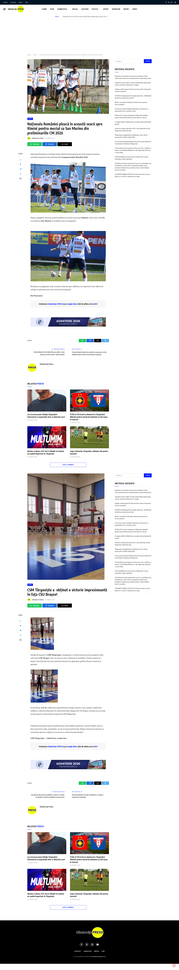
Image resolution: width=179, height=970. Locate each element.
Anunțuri (116, 9)
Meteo (20, 2)
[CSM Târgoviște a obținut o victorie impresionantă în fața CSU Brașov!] (66, 579)
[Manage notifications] (174, 965)
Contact (5, 2)
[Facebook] (20, 164)
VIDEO (134, 9)
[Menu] (4, 9)
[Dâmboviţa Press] (15, 9)
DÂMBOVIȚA (62, 9)
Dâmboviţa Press (38, 138)
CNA (26, 2)
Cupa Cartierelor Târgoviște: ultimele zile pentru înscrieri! (89, 452)
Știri (52, 9)
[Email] (20, 178)
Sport (106, 9)
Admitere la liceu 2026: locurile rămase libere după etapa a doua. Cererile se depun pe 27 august (86, 16)
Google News (72, 304)
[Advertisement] (89, 34)
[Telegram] (20, 169)
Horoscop (13, 2)
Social (75, 9)
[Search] (175, 2)
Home (44, 9)
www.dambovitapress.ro (97, 956)
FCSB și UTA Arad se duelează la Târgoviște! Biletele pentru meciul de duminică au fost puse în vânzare (89, 417)
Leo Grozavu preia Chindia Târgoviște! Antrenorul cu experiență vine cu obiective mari (46, 415)
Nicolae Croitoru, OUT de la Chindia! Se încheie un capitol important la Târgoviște (45, 452)
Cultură (84, 9)
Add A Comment (68, 465)
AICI (95, 304)
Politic (95, 9)
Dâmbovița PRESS (55, 304)
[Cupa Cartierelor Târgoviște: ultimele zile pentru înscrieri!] (89, 437)
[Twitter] (20, 173)
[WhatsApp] (20, 159)
